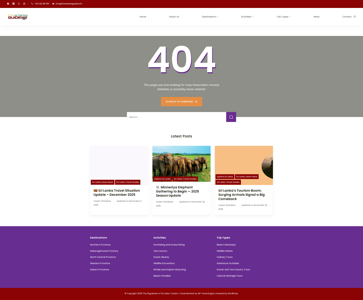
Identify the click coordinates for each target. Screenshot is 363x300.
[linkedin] (13, 4)
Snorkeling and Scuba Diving (169, 244)
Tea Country (160, 251)
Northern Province (100, 244)
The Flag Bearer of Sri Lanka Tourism (160, 293)
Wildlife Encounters (164, 263)
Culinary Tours (225, 257)
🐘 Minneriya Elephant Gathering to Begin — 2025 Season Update (177, 191)
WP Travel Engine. (206, 293)
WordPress (233, 293)
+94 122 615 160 (42, 4)
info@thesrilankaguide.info (69, 4)
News (316, 16)
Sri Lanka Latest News (102, 182)
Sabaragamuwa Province (104, 251)
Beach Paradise (162, 275)
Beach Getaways (226, 244)
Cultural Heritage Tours (229, 275)
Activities (246, 16)
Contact (347, 16)
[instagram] (24, 4)
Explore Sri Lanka (163, 178)
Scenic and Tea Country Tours (233, 269)
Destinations (209, 16)
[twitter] (19, 4)
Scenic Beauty (161, 257)
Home (143, 16)
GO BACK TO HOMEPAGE (179, 101)
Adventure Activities (228, 263)
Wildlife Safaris (225, 251)
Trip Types (282, 16)
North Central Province (103, 257)
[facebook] (8, 4)
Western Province (100, 263)
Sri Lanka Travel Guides (127, 182)
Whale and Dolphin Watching (169, 269)
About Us (174, 16)
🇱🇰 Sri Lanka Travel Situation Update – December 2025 (117, 192)
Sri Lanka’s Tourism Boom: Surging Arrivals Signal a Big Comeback (241, 194)
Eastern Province (99, 269)
